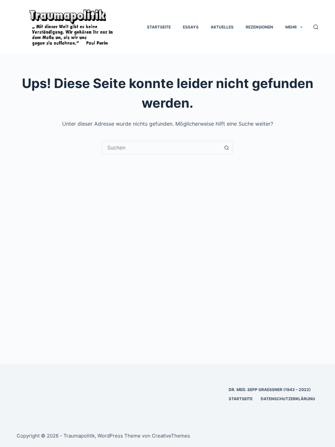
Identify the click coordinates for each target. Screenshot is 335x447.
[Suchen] (315, 27)
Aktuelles (222, 27)
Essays (191, 27)
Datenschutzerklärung (288, 398)
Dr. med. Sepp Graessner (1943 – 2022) (270, 389)
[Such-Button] (226, 147)
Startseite (159, 27)
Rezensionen (259, 27)
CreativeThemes (171, 436)
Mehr (291, 27)
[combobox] (161, 147)
